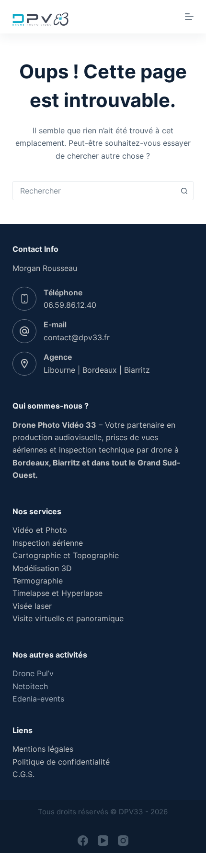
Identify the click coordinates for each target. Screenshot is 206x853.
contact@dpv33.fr (77, 337)
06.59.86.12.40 (70, 305)
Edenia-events (38, 698)
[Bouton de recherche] (184, 191)
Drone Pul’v (33, 673)
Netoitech (30, 686)
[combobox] (94, 190)
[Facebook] (83, 840)
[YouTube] (103, 840)
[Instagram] (123, 840)
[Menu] (189, 16)
